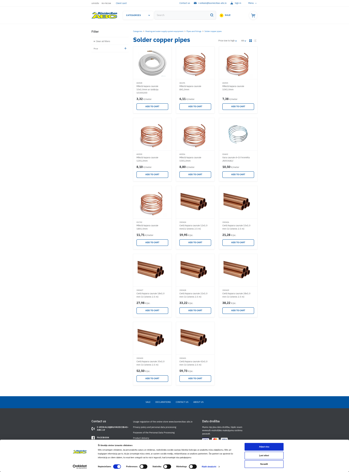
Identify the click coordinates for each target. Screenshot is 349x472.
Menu (251, 3)
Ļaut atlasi (264, 455)
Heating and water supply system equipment (164, 31)
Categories (133, 15)
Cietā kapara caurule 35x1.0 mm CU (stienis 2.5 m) (150, 363)
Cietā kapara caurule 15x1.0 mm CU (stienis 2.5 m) (236, 227)
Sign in (238, 3)
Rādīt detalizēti (209, 466)
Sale (228, 15)
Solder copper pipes (213, 31)
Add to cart (152, 107)
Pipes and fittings (193, 31)
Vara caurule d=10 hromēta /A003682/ (236, 159)
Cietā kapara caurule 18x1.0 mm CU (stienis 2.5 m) (150, 295)
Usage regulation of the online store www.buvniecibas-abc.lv (162, 422)
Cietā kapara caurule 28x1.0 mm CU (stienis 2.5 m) (236, 295)
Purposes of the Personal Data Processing (153, 433)
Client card (121, 3)
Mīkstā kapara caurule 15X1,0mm (190, 159)
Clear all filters (103, 41)
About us (198, 402)
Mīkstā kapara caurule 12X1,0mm (147, 159)
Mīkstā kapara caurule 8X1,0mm (190, 88)
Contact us (184, 3)
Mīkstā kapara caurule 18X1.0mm (147, 227)
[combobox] (185, 15)
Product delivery (141, 438)
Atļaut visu (264, 447)
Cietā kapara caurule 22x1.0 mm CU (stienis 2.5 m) (193, 295)
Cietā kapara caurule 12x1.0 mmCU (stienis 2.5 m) (193, 227)
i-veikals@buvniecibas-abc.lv (212, 3)
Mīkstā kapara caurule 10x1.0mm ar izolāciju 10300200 (147, 89)
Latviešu (95, 3)
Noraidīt (264, 464)
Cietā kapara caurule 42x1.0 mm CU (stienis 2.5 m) (193, 363)
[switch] (143, 466)
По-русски (106, 3)
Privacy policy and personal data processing (154, 427)
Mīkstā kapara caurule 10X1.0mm (233, 88)
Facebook (103, 438)
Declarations (163, 402)
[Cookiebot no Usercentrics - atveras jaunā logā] (80, 467)
